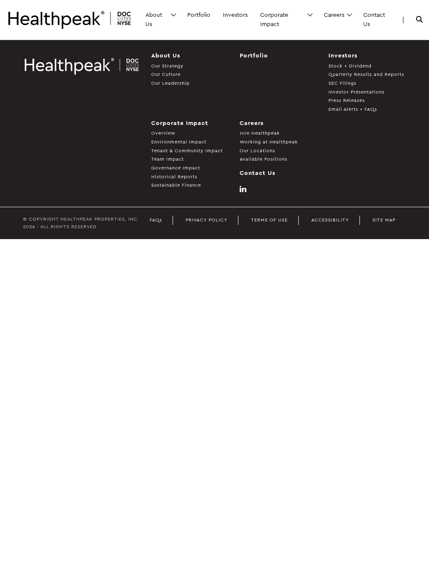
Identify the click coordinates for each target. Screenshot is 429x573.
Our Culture (166, 74)
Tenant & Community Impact (187, 150)
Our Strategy (167, 66)
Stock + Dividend (350, 66)
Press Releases (346, 100)
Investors (235, 15)
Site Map (383, 220)
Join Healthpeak (260, 133)
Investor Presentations (356, 92)
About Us (153, 19)
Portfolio (198, 15)
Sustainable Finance (176, 185)
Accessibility (330, 220)
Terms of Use (269, 220)
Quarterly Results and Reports (366, 74)
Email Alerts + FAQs (352, 109)
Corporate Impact (274, 19)
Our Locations (257, 150)
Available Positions (263, 159)
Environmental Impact (179, 142)
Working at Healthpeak (269, 142)
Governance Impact (175, 168)
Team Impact (167, 159)
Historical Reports (174, 177)
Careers (334, 15)
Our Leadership (170, 83)
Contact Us (374, 19)
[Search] (419, 20)
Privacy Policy (206, 220)
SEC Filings (342, 83)
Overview (163, 133)
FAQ (156, 220)
